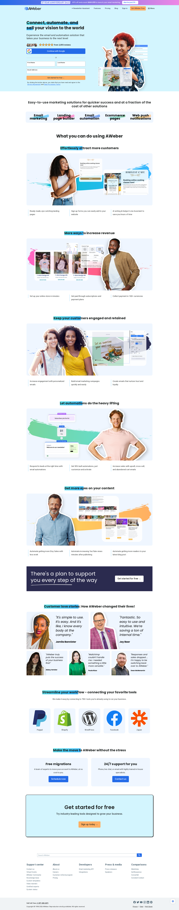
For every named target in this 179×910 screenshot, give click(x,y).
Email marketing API (86, 869)
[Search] (139, 855)
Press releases (111, 869)
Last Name (61, 63)
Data (141, 907)
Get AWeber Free (138, 8)
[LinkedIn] (148, 902)
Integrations (83, 872)
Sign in (124, 8)
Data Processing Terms (52, 84)
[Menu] (151, 8)
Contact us (120, 779)
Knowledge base (33, 878)
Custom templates (33, 881)
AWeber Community (34, 875)
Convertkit (135, 875)
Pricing (107, 8)
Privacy (135, 907)
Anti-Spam (148, 907)
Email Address (32, 70)
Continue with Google (56, 51)
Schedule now (58, 779)
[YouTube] (141, 902)
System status (32, 889)
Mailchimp (135, 869)
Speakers (108, 872)
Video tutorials (32, 883)
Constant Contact (137, 878)
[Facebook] (134, 902)
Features (97, 8)
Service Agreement (34, 84)
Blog (116, 8)
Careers (56, 872)
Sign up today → (89, 824)
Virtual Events (32, 872)
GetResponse (136, 872)
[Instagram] (144, 902)
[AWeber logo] (31, 8)
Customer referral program (63, 875)
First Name (31, 63)
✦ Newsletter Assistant (81, 8)
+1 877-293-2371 (42, 903)
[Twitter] (138, 902)
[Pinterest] (151, 902)
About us (56, 869)
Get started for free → (129, 578)
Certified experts (33, 886)
